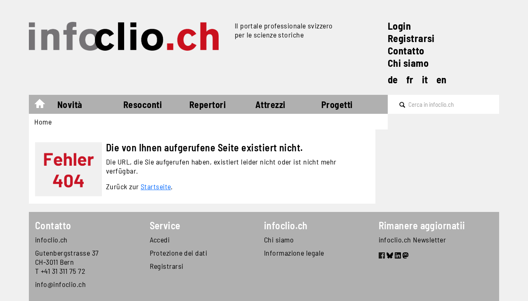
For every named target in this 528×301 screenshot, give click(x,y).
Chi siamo (408, 63)
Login (399, 26)
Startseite (156, 186)
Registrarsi (411, 38)
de (393, 79)
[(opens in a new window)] (382, 256)
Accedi (160, 239)
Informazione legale (294, 252)
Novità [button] (69, 104)
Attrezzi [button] (270, 104)
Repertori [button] (207, 104)
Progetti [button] (337, 104)
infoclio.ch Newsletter (412, 239)
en (441, 79)
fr (410, 79)
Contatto (406, 50)
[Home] (128, 36)
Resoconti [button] (142, 104)
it (425, 79)
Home (44, 105)
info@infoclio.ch (60, 284)
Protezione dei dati (178, 252)
